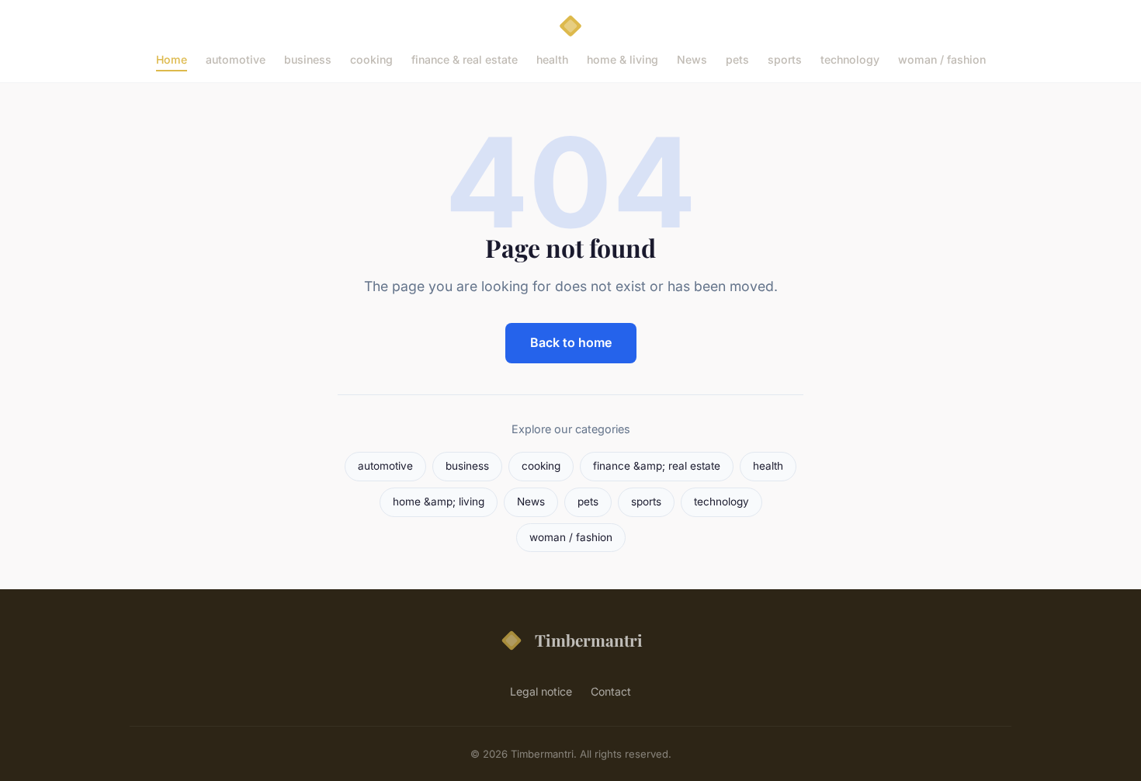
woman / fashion (942, 59)
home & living (622, 59)
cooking (371, 59)
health (552, 59)
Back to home (571, 342)
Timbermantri (589, 640)
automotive (235, 59)
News (692, 59)
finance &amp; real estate (656, 466)
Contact (611, 691)
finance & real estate (464, 59)
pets (737, 59)
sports (785, 59)
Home (171, 59)
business (307, 59)
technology (849, 59)
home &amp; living (438, 501)
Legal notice (541, 691)
